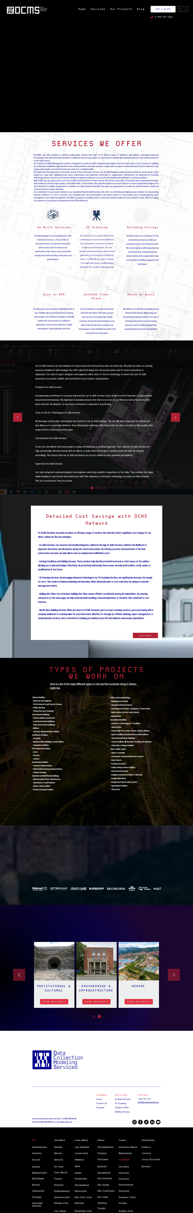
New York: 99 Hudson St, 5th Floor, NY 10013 (52, 1098)
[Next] (175, 417)
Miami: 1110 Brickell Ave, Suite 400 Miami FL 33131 (53, 1101)
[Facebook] (140, 1122)
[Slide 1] (88, 488)
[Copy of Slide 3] (101, 488)
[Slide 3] (96, 488)
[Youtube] (158, 1122)
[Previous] (17, 417)
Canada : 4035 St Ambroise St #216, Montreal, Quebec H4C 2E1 (59, 1107)
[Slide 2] (92, 488)
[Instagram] (134, 1122)
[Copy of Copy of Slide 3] (105, 488)
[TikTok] (146, 1122)
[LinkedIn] (152, 1122)
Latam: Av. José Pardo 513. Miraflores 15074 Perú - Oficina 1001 (58, 1109)
